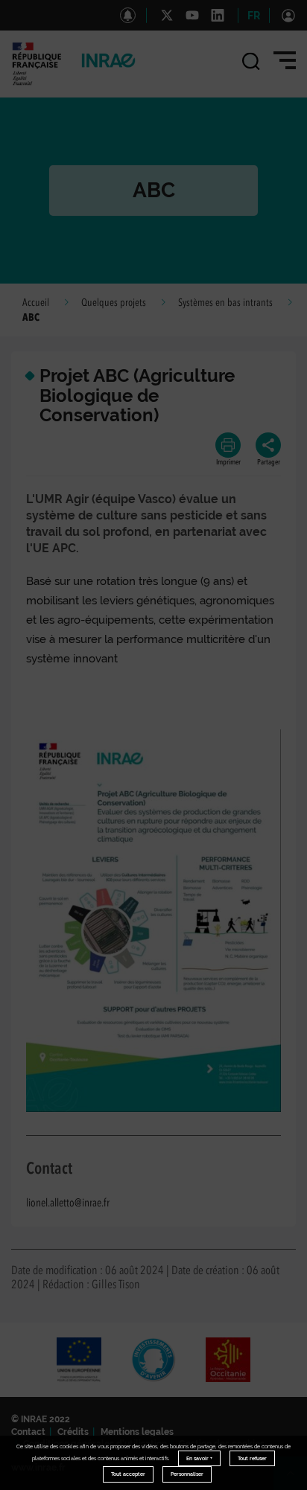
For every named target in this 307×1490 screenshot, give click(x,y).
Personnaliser (187, 1474)
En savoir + (199, 1458)
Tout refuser (252, 1458)
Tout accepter (128, 1474)
